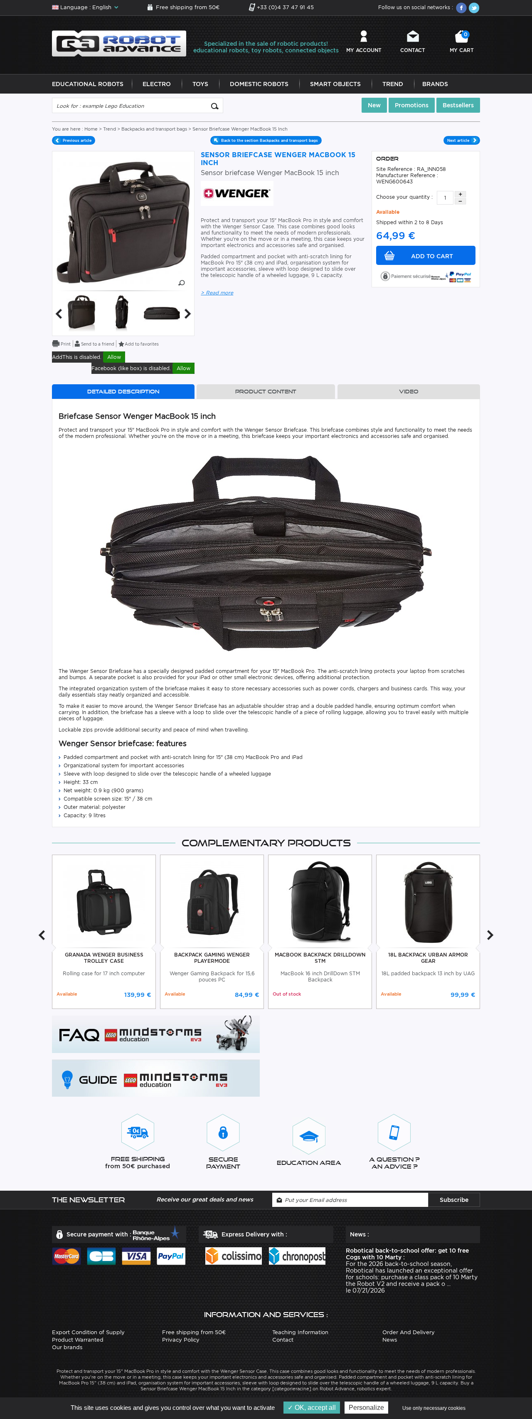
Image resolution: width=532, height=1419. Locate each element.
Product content (265, 391)
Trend (392, 84)
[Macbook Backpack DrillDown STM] (320, 902)
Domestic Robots (259, 84)
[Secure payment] (426, 275)
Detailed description (123, 391)
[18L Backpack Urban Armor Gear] (428, 902)
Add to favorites (142, 343)
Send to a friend (97, 343)
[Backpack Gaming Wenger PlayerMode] (212, 902)
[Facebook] (461, 7)
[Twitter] (473, 7)
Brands (435, 84)
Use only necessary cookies (434, 1408)
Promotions (412, 105)
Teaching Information (300, 1332)
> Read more (217, 292)
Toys (200, 84)
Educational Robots (87, 84)
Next (187, 313)
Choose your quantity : (404, 197)
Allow (114, 357)
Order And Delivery (408, 1332)
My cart (462, 42)
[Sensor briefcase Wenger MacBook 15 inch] (81, 313)
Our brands (67, 1347)
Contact (412, 50)
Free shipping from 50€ (187, 7)
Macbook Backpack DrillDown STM (320, 958)
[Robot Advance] (119, 43)
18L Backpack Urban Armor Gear (428, 958)
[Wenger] (237, 193)
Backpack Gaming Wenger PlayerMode (212, 958)
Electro (157, 84)
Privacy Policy (181, 1340)
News (389, 1340)
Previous (58, 313)
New (374, 105)
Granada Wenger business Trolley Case (104, 958)
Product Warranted (77, 1340)
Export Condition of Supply (88, 1332)
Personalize (366, 1407)
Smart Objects (335, 84)
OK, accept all (314, 1407)
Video (409, 391)
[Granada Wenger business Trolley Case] (104, 902)
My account (364, 50)
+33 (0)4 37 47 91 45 (285, 7)
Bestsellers (458, 105)
